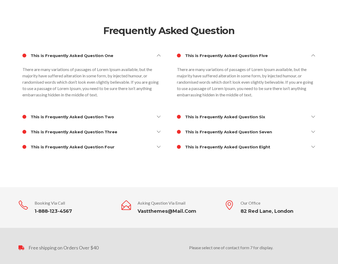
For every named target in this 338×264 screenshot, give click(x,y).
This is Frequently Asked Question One (71, 55)
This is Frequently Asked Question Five (226, 55)
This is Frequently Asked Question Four (72, 146)
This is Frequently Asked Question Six (224, 116)
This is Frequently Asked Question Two (72, 116)
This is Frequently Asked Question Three (73, 131)
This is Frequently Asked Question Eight (227, 146)
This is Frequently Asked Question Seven (228, 131)
